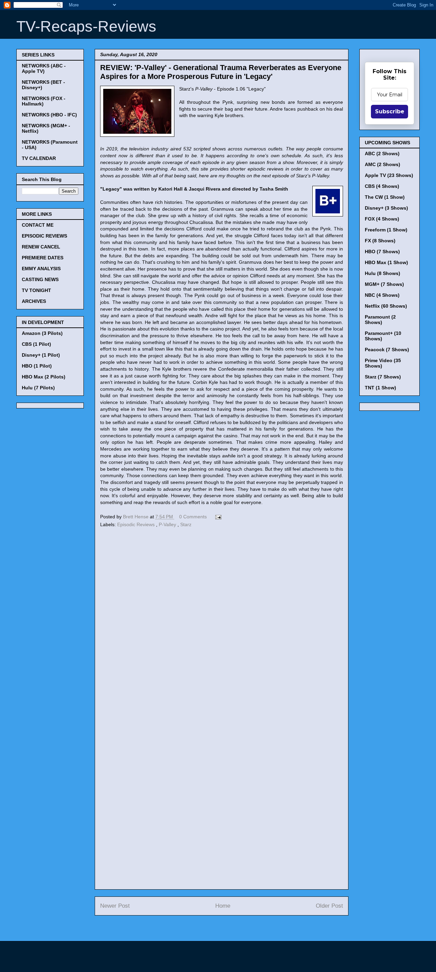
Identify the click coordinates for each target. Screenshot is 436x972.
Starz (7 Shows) (383, 376)
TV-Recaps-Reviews (86, 26)
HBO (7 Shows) (382, 251)
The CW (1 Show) (385, 197)
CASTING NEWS (40, 279)
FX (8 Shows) (380, 240)
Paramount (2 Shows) (380, 319)
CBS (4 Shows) (382, 186)
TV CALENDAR (39, 158)
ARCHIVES (34, 301)
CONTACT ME (37, 225)
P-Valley (168, 524)
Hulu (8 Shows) (382, 273)
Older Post (329, 906)
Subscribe (389, 111)
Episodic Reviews (136, 524)
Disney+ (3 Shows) (386, 208)
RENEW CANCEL (41, 246)
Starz (185, 524)
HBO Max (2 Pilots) (43, 376)
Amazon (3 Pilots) (42, 333)
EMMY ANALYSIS (41, 268)
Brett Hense (136, 516)
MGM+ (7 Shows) (384, 284)
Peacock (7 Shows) (387, 349)
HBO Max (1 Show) (386, 262)
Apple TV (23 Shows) (389, 175)
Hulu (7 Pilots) (38, 387)
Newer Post (115, 906)
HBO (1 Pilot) (37, 366)
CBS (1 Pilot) (36, 344)
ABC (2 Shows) (382, 153)
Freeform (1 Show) (386, 229)
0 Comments (193, 516)
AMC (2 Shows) (382, 164)
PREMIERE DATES (42, 257)
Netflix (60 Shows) (386, 306)
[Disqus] (221, 623)
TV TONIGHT (36, 290)
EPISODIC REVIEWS (44, 236)
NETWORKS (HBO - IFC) (49, 114)
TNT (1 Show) (380, 387)
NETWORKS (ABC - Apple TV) (44, 68)
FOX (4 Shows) (382, 219)
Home (222, 906)
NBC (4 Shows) (382, 295)
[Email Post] (217, 516)
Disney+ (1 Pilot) (41, 355)
